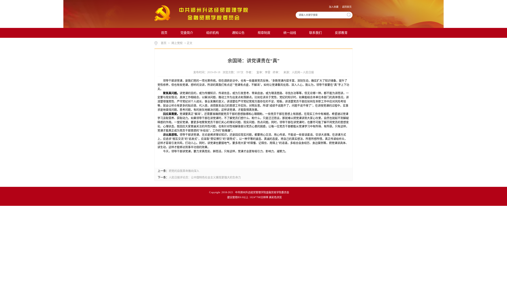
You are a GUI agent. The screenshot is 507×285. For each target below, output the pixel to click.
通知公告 (238, 32)
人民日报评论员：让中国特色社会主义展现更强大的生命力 (205, 177)
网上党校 (177, 43)
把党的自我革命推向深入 (184, 170)
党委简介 (186, 32)
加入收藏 (334, 7)
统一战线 (289, 32)
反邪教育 (341, 32)
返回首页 (347, 7)
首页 (164, 32)
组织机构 (212, 32)
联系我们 (315, 32)
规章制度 (264, 32)
